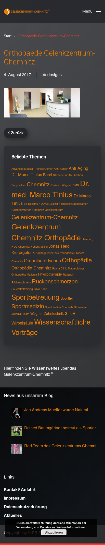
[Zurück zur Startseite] (27, 11)
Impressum (14, 498)
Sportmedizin (27, 306)
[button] (91, 11)
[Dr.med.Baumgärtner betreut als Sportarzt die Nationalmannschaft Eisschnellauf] (16, 431)
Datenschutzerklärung (25, 506)
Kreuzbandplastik (65, 253)
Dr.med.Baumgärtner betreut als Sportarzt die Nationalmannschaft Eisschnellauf (61, 428)
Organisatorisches (42, 260)
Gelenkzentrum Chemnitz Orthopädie (46, 231)
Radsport (68, 274)
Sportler (66, 298)
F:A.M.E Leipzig (48, 204)
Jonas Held (59, 246)
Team (25, 314)
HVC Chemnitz (20, 246)
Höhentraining (39, 246)
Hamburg (87, 239)
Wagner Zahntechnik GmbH (52, 313)
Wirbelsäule (22, 323)
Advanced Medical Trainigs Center (32, 169)
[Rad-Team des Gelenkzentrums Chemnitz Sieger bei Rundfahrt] (16, 449)
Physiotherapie (50, 274)
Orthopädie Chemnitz (31, 268)
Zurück (17, 132)
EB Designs (31, 204)
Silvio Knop (40, 289)
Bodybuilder (18, 185)
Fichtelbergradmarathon (73, 204)
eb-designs (52, 74)
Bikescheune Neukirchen (68, 175)
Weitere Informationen (71, 527)
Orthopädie (77, 260)
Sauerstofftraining (22, 289)
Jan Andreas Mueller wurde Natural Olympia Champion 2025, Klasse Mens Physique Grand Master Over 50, (59, 410)
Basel (47, 174)
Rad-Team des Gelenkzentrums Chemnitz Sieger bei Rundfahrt (61, 446)
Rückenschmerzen (55, 281)
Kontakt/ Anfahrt (19, 489)
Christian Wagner (61, 185)
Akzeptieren (54, 532)
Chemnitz (38, 184)
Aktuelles (13, 515)
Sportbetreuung (35, 297)
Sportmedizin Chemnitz (59, 307)
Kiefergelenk (23, 252)
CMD (76, 185)
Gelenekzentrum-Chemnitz (27, 210)
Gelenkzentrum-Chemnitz (44, 217)
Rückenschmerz (21, 282)
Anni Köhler (61, 169)
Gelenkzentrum (54, 210)
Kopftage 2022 (45, 253)
